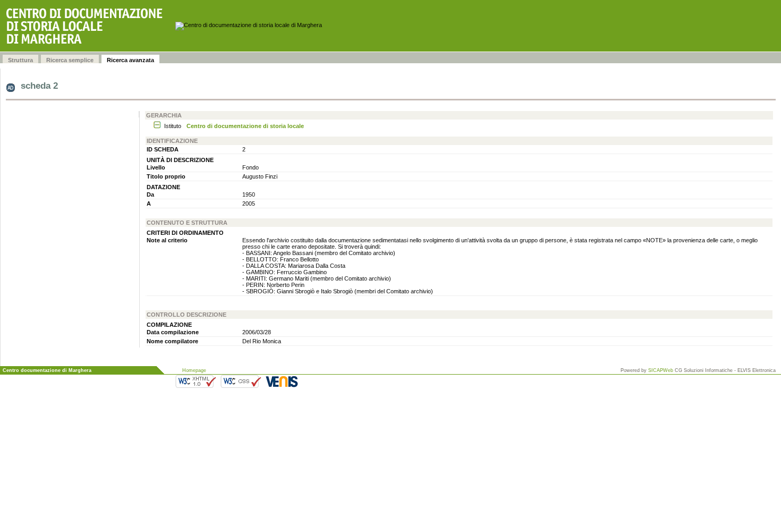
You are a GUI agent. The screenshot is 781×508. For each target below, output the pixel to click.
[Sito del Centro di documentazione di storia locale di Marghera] (87, 26)
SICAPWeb (660, 370)
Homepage (194, 370)
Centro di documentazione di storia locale (245, 126)
